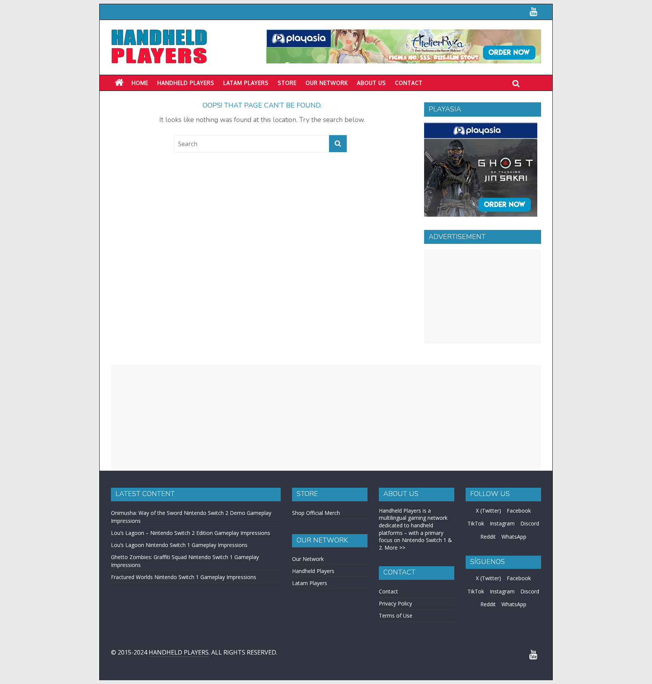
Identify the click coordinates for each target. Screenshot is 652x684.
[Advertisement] (482, 297)
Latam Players (309, 583)
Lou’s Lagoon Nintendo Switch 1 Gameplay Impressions (179, 544)
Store (287, 83)
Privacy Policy (395, 603)
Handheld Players (185, 83)
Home (140, 83)
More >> (394, 547)
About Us (371, 83)
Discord (529, 523)
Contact (409, 83)
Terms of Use (395, 615)
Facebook (519, 510)
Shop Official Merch (316, 512)
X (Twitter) (488, 510)
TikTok (475, 523)
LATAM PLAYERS (246, 83)
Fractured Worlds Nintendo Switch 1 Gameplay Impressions (183, 577)
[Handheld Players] (119, 82)
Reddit (488, 536)
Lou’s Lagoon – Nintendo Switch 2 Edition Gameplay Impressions (190, 532)
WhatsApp (513, 536)
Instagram (502, 523)
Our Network (327, 83)
